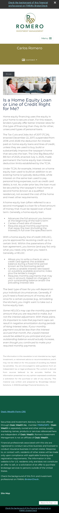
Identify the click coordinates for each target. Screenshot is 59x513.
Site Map (5, 493)
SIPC (47, 425)
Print (9, 74)
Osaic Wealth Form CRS (13, 411)
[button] (46, 38)
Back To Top (47, 503)
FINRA (41, 425)
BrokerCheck (32, 479)
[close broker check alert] (55, 2)
